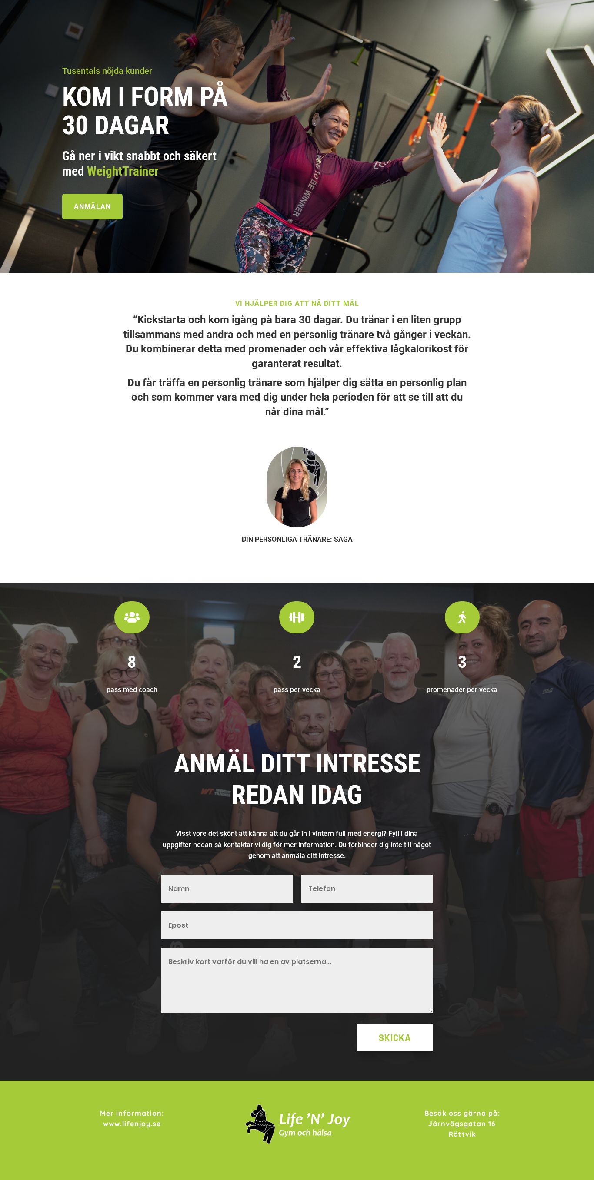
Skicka (395, 1037)
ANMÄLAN (92, 206)
